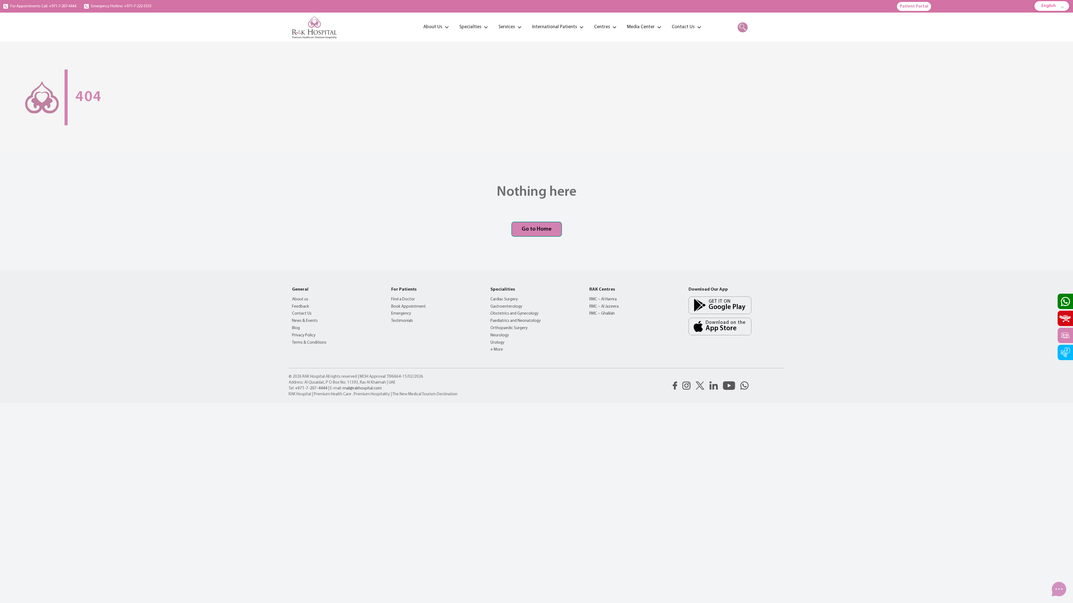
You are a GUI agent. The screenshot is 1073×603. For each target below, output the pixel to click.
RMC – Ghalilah (602, 314)
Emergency (401, 314)
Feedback (300, 307)
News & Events (305, 321)
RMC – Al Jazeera (604, 307)
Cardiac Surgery (504, 299)
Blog (296, 328)
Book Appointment (408, 307)
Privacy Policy (303, 335)
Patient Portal (914, 6)
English (1048, 6)
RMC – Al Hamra (603, 299)
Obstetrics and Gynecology (514, 314)
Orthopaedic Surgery (509, 328)
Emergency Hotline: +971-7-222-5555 (121, 6)
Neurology (499, 335)
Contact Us (302, 314)
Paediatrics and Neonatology (515, 321)
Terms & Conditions (309, 343)
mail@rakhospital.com (362, 388)
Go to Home (537, 229)
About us (300, 299)
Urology (497, 343)
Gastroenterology (506, 307)
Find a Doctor (403, 299)
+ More (496, 350)
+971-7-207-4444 (311, 388)
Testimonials (402, 321)
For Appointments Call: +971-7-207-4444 (43, 6)
